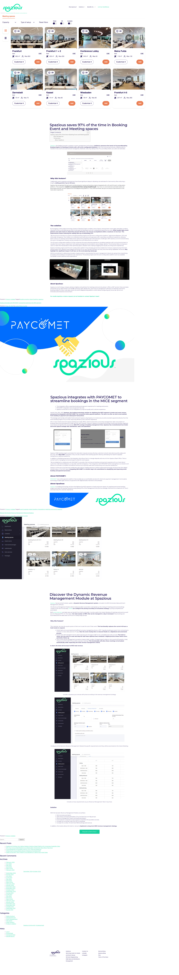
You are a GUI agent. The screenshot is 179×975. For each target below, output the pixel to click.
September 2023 (11, 891)
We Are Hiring (101, 951)
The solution (57, 138)
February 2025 (10, 870)
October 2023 (10, 890)
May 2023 (9, 896)
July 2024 (9, 876)
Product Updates (10, 299)
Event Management (11, 919)
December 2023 (10, 886)
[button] (90, 832)
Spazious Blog (102, 953)
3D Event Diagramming (72, 957)
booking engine (24, 299)
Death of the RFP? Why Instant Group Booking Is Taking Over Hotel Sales (27, 852)
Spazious (52, 145)
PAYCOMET (53, 479)
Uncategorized (40, 925)
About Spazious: (59, 140)
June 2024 (9, 877)
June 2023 (9, 894)
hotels (70, 608)
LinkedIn (84, 953)
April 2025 (9, 867)
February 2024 (10, 883)
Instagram (84, 955)
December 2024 (28, 871)
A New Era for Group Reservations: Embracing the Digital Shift (23, 851)
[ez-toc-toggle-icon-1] (87, 132)
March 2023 (9, 899)
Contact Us (85, 951)
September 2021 (10, 908)
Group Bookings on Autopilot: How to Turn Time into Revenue (23, 849)
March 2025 (9, 868)
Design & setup (10, 916)
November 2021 (10, 905)
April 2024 (9, 880)
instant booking (33, 299)
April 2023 (9, 897)
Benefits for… (90, 7)
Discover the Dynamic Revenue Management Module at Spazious (17, 513)
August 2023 (9, 893)
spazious (41, 299)
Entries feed (9, 933)
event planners (57, 612)
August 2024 (9, 874)
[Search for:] (9, 839)
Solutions (81, 7)
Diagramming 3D (11, 917)
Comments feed (10, 934)
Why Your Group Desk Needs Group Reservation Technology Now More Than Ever (29, 848)
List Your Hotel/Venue (103, 7)
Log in (8, 931)
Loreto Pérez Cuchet (21, 306)
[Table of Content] (88, 132)
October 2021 (10, 906)
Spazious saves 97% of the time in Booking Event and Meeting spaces (69, 134)
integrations (41, 509)
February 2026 (10, 862)
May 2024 (9, 879)
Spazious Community (29, 925)
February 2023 (10, 900)
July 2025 (9, 863)
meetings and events (51, 509)
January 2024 (10, 885)
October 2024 (37, 871)
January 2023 (10, 902)
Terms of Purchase (103, 957)
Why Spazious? (73, 7)
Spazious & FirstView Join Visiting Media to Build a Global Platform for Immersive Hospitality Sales (33, 846)
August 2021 (9, 909)
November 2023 (10, 888)
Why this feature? (58, 136)
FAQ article (9, 920)
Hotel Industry (10, 922)
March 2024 (9, 882)
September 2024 (11, 873)
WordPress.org (10, 936)
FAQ (99, 955)
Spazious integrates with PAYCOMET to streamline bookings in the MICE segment (20, 303)
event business (24, 509)
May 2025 (9, 865)
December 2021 (10, 903)
